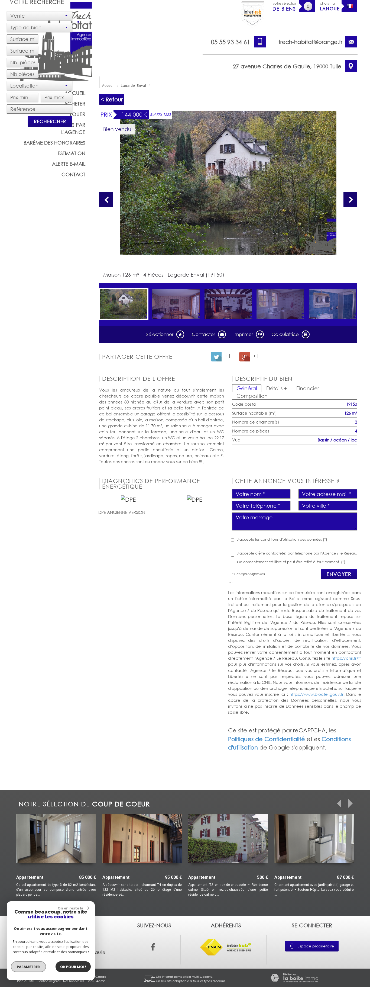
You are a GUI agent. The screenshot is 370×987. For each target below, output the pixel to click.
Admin (101, 981)
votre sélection (284, 6)
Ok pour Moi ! (73, 966)
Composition (252, 396)
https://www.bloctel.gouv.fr (316, 694)
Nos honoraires (73, 981)
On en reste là (70, 908)
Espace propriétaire (315, 946)
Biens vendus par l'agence (63, 128)
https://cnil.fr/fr (346, 658)
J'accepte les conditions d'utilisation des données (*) (282, 539)
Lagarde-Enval (133, 86)
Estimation (71, 153)
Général (246, 388)
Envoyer (339, 574)
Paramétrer (28, 966)
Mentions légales (48, 981)
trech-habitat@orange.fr (310, 42)
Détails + (276, 388)
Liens (90, 981)
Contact (73, 174)
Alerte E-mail (68, 164)
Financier (307, 388)
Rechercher (50, 121)
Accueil (108, 86)
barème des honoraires (54, 143)
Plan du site (25, 981)
